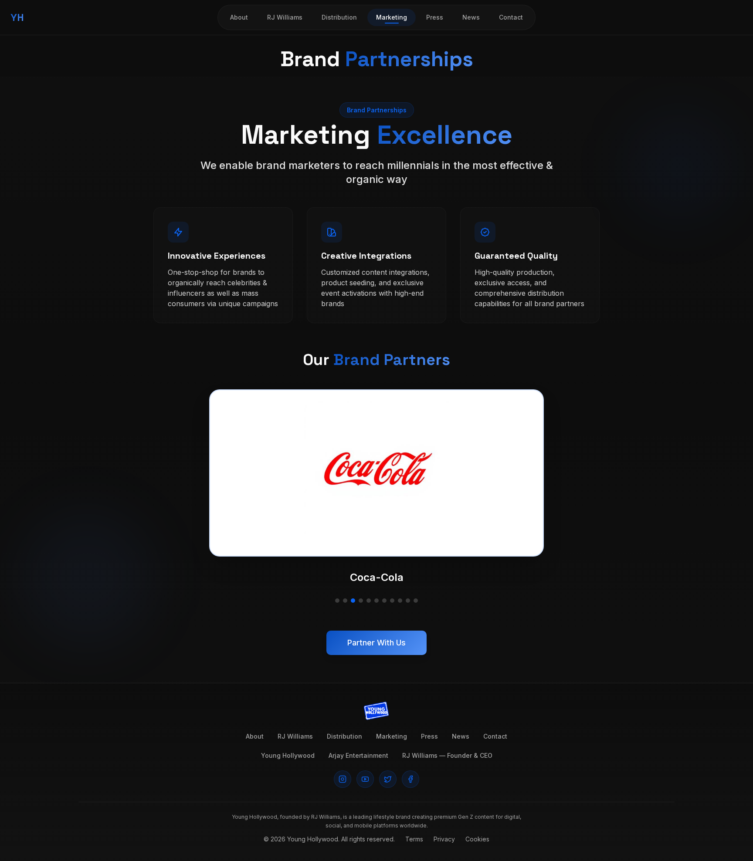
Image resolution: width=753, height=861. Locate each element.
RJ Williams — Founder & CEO (447, 755)
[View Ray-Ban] (345, 600)
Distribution (339, 17)
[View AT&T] (361, 600)
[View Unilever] (392, 600)
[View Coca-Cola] (353, 600)
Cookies (477, 839)
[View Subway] (416, 600)
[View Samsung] (376, 600)
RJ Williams (284, 17)
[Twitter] (388, 779)
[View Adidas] (337, 600)
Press (434, 17)
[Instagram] (342, 779)
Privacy (444, 839)
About (239, 17)
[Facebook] (410, 779)
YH (17, 17)
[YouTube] (365, 779)
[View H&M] (368, 600)
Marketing (391, 17)
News (471, 17)
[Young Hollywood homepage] (376, 711)
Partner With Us (376, 642)
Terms (414, 839)
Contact (511, 17)
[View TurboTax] (408, 600)
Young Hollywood (288, 755)
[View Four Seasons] (400, 600)
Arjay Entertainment (358, 755)
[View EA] (384, 600)
